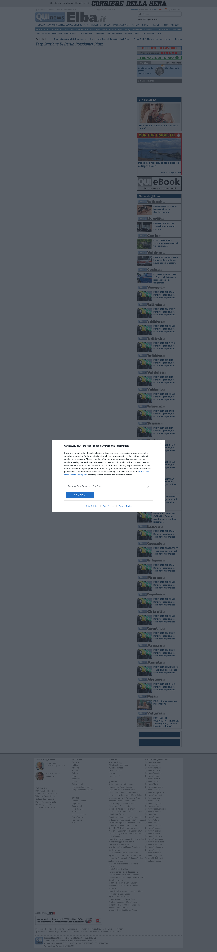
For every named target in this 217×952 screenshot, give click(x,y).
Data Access (108, 506)
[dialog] (108, 476)
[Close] (159, 446)
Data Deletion (91, 506)
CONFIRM (80, 495)
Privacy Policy (125, 506)
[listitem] (108, 486)
